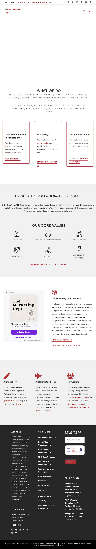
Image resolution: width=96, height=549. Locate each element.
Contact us (16, 499)
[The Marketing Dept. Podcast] (54, 292)
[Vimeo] (12, 532)
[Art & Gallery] (6, 376)
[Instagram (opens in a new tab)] (76, 2)
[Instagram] (16, 529)
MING (86, 397)
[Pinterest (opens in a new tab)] (72, 2)
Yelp (61, 545)
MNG (77, 397)
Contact (42, 481)
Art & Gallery (10, 382)
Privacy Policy (44, 496)
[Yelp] (27, 529)
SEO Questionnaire (46, 457)
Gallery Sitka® (66, 544)
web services (12, 159)
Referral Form (44, 476)
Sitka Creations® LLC (30, 544)
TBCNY (71, 397)
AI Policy (42, 501)
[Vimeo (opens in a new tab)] (89, 2)
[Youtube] (16, 532)
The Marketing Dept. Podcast (66, 298)
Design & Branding (79, 134)
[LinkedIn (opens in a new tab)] (81, 2)
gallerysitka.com (11, 401)
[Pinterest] (23, 529)
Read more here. (43, 411)
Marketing (42, 134)
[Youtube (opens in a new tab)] (85, 2)
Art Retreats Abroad (45, 382)
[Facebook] (12, 529)
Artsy (18, 404)
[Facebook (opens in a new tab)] (68, 2)
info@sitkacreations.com (39, 2)
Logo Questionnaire (47, 437)
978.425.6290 (21, 2)
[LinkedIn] (20, 529)
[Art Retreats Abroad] (38, 376)
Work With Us (44, 485)
